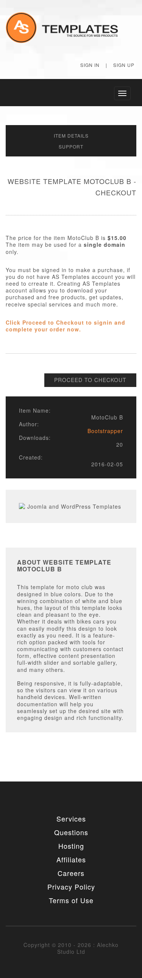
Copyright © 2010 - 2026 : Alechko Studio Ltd (71, 948)
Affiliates (71, 859)
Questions (71, 832)
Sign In (90, 65)
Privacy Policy (71, 886)
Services (71, 818)
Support (71, 146)
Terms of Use (71, 900)
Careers (71, 873)
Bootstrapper (105, 431)
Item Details (71, 135)
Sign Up (123, 65)
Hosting (71, 846)
